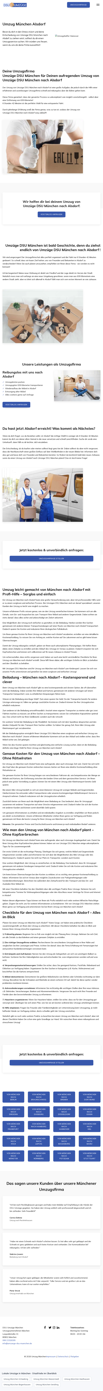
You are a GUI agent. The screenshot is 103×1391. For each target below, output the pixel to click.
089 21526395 (9, 1340)
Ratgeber (74, 1356)
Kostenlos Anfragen (51, 214)
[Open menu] (97, 4)
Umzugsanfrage (78, 5)
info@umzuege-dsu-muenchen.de (17, 1343)
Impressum (51, 1356)
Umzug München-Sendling (47, 1384)
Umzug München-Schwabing (16, 1379)
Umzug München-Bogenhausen (17, 1384)
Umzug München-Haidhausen (77, 1379)
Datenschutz (63, 1356)
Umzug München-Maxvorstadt (46, 1379)
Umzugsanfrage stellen (51, 559)
